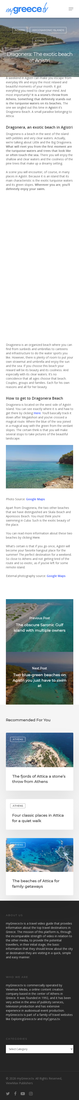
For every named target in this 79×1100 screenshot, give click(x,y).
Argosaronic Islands (48, 30)
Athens (18, 739)
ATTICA (39, 40)
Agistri (20, 30)
